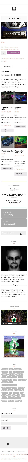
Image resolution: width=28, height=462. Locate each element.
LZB (22, 390)
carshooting (4, 374)
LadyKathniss (4, 382)
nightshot (4, 395)
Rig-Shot (23, 395)
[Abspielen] (3, 323)
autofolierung (16, 371)
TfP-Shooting (11, 400)
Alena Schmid (5, 369)
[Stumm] (22, 323)
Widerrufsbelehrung (18, 459)
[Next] (22, 346)
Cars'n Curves (14, 189)
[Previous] (5, 346)
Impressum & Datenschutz (7, 459)
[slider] (12, 323)
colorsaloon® (12, 374)
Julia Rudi (24, 379)
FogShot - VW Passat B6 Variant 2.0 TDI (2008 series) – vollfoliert (14, 194)
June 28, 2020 (14, 197)
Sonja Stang (4, 398)
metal (10, 392)
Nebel (22, 392)
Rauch (18, 395)
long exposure (17, 390)
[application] (14, 317)
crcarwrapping (20, 374)
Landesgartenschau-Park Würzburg (9, 385)
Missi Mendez (16, 392)
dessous (3, 377)
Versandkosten (7, 125)
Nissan (9, 395)
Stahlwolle (11, 398)
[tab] (7, 66)
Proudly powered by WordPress (7, 454)
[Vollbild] (24, 323)
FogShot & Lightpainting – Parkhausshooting (14, 201)
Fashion (8, 377)
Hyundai (15, 379)
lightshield (4, 390)
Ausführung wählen (6, 130)
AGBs (25, 459)
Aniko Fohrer (4, 371)
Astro (10, 371)
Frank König (4, 379)
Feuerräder (14, 377)
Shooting (3, 61)
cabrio (22, 371)
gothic (10, 379)
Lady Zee (10, 382)
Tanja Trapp (4, 400)
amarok (10, 369)
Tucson (16, 400)
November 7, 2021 (14, 203)
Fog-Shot (20, 377)
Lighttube (11, 390)
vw (20, 400)
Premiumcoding (23, 454)
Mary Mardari (5, 392)
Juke (19, 379)
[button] (14, 317)
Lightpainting (21, 387)
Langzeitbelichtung (6, 387)
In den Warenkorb (13, 52)
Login (14, 456)
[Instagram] (9, 444)
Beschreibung (7, 66)
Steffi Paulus (17, 398)
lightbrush (14, 387)
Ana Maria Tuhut (17, 369)
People (14, 395)
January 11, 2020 (14, 190)
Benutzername (6, 413)
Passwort (4, 420)
